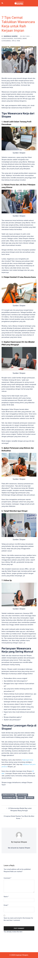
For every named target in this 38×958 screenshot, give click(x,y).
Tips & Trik (16, 41)
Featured (18, 38)
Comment (7, 878)
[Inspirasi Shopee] (19, 3)
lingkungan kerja (27, 760)
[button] (2, 3)
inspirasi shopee (9, 795)
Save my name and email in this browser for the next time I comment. (18, 919)
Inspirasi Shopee (11, 36)
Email (6, 905)
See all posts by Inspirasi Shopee (19, 848)
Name (6, 896)
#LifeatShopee (7, 38)
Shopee (21, 797)
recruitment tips (9, 797)
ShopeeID (30, 797)
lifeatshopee (22, 795)
